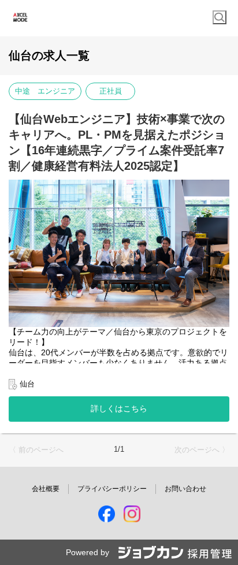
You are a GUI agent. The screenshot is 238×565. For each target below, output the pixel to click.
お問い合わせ (185, 489)
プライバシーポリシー (112, 489)
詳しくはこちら (119, 408)
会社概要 (46, 489)
